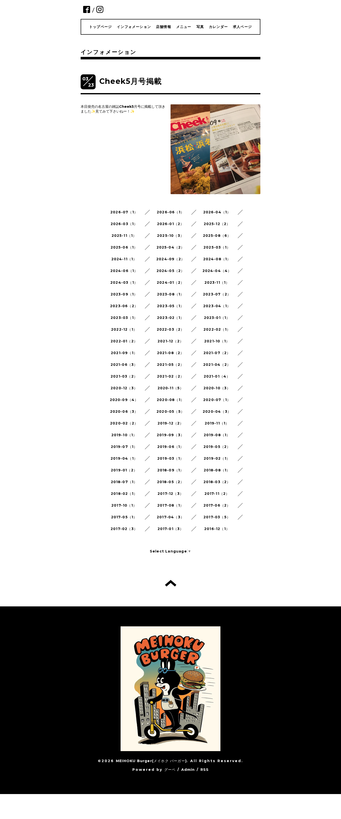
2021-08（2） (170, 353)
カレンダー (218, 26)
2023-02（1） (170, 317)
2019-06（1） (170, 446)
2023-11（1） (217, 282)
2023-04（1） (217, 306)
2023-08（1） (170, 294)
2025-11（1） (124, 235)
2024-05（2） (171, 271)
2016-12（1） (217, 529)
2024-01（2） (170, 282)
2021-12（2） (170, 341)
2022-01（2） (124, 341)
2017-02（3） (124, 529)
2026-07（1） (124, 212)
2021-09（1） (124, 353)
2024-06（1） (124, 271)
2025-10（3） (170, 235)
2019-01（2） (124, 470)
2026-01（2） (170, 224)
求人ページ (242, 26)
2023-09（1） (124, 294)
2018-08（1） (217, 470)
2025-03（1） (216, 247)
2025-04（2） (171, 247)
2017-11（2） (217, 493)
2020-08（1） (170, 400)
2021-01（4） (217, 376)
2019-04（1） (124, 458)
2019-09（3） (170, 435)
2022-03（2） (170, 329)
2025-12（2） (217, 224)
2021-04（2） (217, 364)
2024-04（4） (217, 271)
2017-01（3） (171, 529)
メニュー (183, 26)
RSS (204, 769)
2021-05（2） (170, 364)
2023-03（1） (124, 317)
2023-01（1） (217, 317)
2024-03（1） (124, 282)
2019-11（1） (217, 423)
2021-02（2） (170, 376)
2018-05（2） (170, 482)
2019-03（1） (170, 458)
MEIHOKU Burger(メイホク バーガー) (151, 761)
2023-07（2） (217, 294)
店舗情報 (163, 26)
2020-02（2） (124, 423)
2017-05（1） (124, 517)
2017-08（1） (170, 505)
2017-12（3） (170, 493)
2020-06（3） (124, 411)
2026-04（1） (217, 212)
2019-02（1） (217, 458)
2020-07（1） (217, 400)
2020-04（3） (217, 411)
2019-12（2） (171, 423)
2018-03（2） (217, 482)
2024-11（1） (124, 259)
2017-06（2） (217, 505)
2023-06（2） (124, 306)
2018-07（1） (124, 482)
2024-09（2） (170, 259)
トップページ (100, 26)
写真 (200, 26)
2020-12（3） (124, 388)
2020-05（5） (170, 411)
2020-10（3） (217, 388)
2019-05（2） (217, 446)
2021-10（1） (217, 341)
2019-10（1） (124, 435)
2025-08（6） (217, 235)
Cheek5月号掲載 (130, 81)
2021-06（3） (124, 364)
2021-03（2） (124, 376)
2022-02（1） (216, 329)
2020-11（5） (171, 388)
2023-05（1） (170, 306)
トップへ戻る (170, 583)
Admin (188, 769)
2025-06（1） (124, 247)
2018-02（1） (124, 493)
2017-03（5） (216, 517)
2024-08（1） (217, 259)
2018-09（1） (170, 470)
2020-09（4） (124, 400)
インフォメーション (134, 26)
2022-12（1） (124, 329)
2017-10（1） (124, 505)
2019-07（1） (124, 446)
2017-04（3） (170, 517)
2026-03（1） (124, 224)
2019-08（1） (217, 435)
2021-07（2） (217, 353)
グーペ (170, 769)
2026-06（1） (170, 212)
